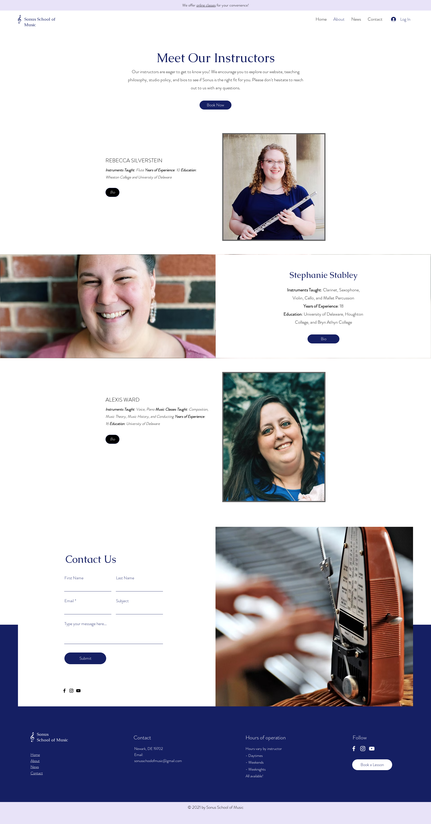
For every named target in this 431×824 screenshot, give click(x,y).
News (35, 766)
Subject (122, 601)
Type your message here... (85, 624)
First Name (74, 578)
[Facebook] (64, 690)
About (35, 760)
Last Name (125, 578)
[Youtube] (78, 690)
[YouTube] (371, 748)
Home (35, 754)
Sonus (30, 19)
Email (69, 601)
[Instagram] (71, 690)
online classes (206, 5)
